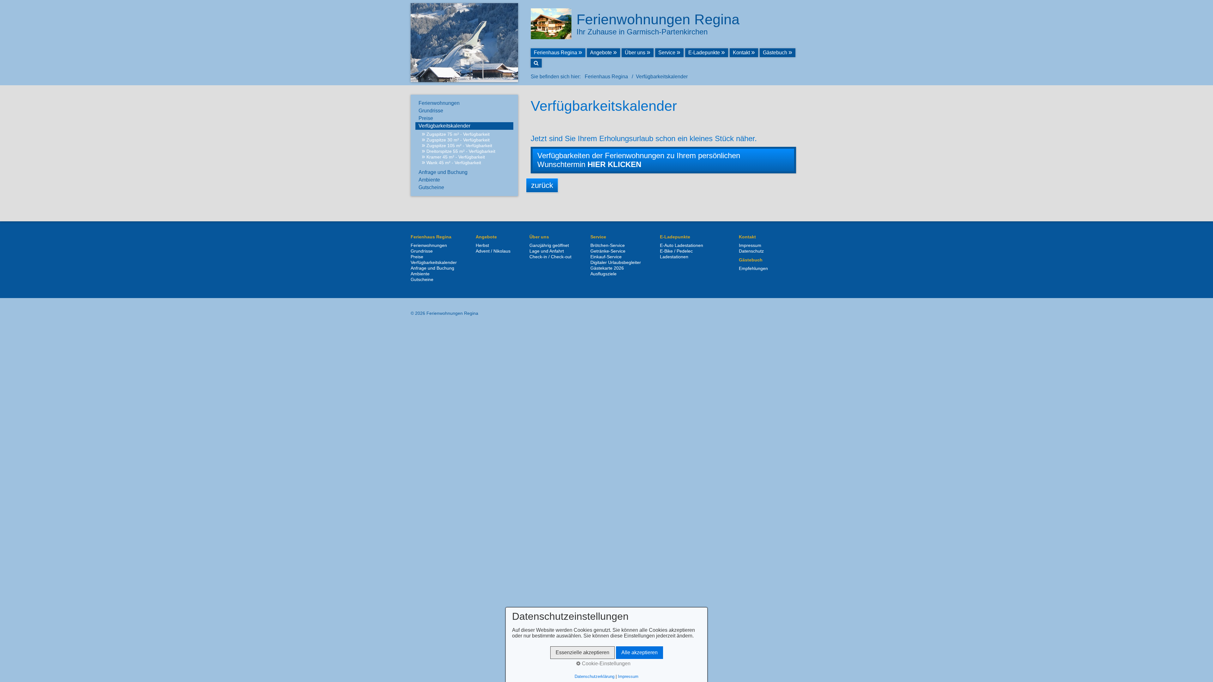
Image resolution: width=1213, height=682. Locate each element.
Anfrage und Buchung (443, 172)
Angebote (601, 52)
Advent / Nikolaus (493, 251)
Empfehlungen (753, 268)
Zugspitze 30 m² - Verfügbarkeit (458, 139)
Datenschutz (751, 251)
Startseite (725, 313)
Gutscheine (431, 187)
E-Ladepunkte (704, 52)
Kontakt (741, 52)
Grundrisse (431, 110)
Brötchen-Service (607, 245)
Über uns (635, 52)
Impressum (750, 245)
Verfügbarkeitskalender (444, 126)
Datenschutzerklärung (594, 676)
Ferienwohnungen (439, 103)
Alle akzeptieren (639, 652)
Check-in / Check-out (550, 256)
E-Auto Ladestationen (681, 245)
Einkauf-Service (606, 256)
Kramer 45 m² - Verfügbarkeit (455, 156)
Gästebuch (775, 52)
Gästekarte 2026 (607, 268)
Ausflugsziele (603, 273)
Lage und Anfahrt (546, 251)
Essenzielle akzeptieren (582, 652)
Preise (426, 118)
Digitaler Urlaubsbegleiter (615, 262)
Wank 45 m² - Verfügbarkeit (453, 162)
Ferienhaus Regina (555, 52)
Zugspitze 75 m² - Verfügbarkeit (458, 134)
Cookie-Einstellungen (606, 663)
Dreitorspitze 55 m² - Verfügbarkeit (460, 151)
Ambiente (429, 179)
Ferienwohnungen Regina (657, 19)
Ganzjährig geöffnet (549, 245)
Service (666, 52)
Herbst (482, 245)
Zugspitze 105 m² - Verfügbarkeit (459, 145)
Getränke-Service (607, 251)
